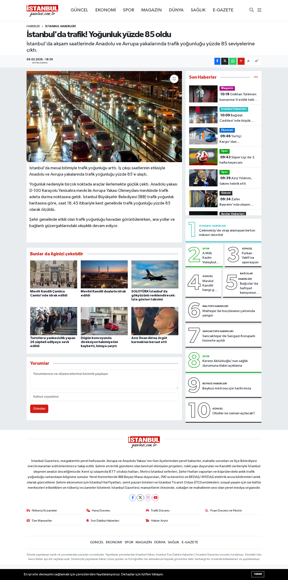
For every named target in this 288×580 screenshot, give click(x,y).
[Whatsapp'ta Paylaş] (233, 61)
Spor (224, 151)
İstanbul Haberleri (60, 26)
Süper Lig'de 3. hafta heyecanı (237, 160)
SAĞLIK (198, 10)
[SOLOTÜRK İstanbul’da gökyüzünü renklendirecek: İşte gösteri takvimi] (154, 274)
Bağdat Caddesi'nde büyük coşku (234, 118)
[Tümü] (256, 77)
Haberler (33, 26)
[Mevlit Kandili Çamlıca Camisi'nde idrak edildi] (53, 274)
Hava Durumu (101, 510)
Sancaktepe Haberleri (217, 331)
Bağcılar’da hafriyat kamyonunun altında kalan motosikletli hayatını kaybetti (250, 288)
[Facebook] (132, 497)
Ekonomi (227, 130)
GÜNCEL (79, 10)
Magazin (227, 88)
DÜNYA (176, 10)
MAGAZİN (151, 10)
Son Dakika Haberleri (105, 520)
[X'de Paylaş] (224, 61)
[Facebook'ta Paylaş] (217, 61)
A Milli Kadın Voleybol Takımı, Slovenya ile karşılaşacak (211, 258)
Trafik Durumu (160, 510)
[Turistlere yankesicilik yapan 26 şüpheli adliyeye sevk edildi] (53, 321)
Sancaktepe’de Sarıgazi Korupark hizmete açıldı (228, 338)
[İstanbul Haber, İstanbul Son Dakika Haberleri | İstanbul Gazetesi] (42, 10)
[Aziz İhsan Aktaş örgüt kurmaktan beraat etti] (154, 321)
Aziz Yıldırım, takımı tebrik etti (235, 181)
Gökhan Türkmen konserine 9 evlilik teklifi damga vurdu (238, 97)
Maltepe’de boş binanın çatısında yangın (228, 313)
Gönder (39, 408)
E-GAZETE (223, 10)
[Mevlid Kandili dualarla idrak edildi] (104, 274)
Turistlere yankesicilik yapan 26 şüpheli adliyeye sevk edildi (52, 342)
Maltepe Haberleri (215, 306)
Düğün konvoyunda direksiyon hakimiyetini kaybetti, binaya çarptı (99, 342)
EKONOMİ (105, 10)
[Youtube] (155, 497)
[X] (140, 497)
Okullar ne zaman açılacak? (233, 413)
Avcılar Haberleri (232, 214)
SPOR (128, 10)
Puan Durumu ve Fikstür (226, 510)
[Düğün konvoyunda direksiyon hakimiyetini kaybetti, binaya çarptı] (104, 321)
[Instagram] (147, 497)
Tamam (258, 574)
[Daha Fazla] (241, 61)
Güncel (226, 193)
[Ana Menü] (259, 10)
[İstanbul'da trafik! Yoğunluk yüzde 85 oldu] (104, 116)
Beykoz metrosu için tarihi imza (226, 388)
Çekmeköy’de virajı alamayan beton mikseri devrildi (227, 233)
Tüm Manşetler (41, 520)
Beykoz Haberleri (214, 383)
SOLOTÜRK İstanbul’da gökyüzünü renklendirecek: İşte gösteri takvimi (153, 295)
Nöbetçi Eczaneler (44, 510)
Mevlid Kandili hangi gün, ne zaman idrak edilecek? (210, 285)
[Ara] (251, 10)
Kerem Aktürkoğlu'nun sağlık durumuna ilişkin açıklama (225, 363)
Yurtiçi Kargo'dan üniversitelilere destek (237, 139)
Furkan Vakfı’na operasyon (250, 258)
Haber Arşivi (159, 520)
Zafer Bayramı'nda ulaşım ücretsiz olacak (234, 202)
